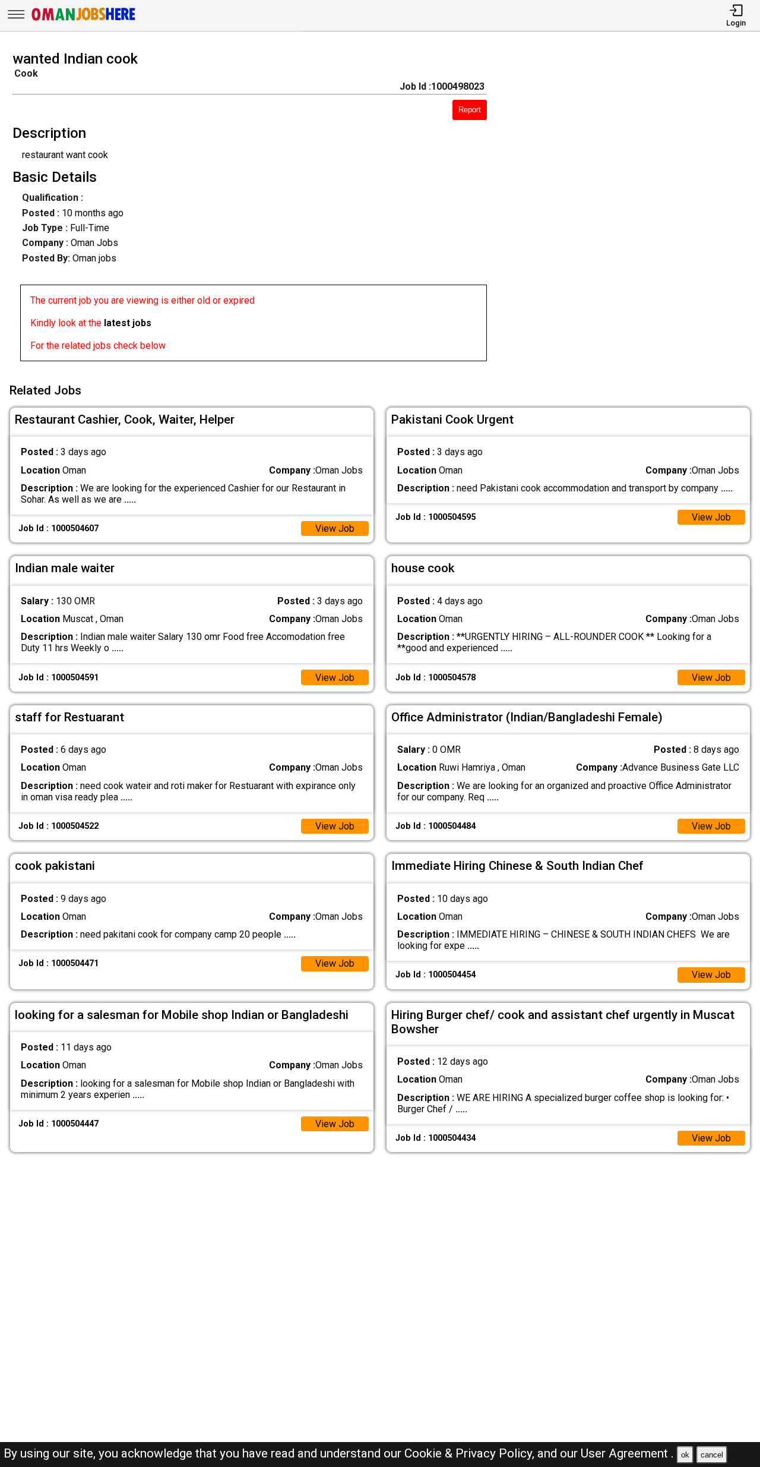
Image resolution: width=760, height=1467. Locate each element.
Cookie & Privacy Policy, (470, 1453)
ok (685, 1454)
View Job (334, 528)
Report (469, 109)
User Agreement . (627, 1453)
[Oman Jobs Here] (83, 20)
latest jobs (127, 323)
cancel (712, 1454)
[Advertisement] (633, 210)
